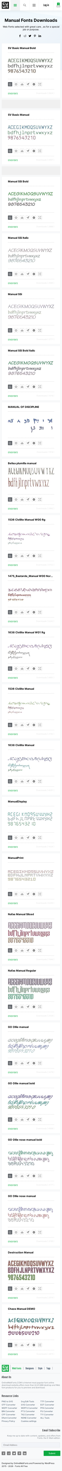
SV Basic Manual (18, 114)
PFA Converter (47, 1408)
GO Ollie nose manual (22, 1196)
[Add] (10, 84)
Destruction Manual (20, 1252)
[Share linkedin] (41, 36)
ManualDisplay (17, 801)
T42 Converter (27, 1414)
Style (40, 1368)
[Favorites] (16, 84)
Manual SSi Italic (18, 237)
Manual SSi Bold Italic (21, 350)
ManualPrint (15, 857)
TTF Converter (47, 1401)
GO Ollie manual (18, 1027)
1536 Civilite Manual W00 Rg (26, 519)
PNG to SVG (7, 1401)
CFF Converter (8, 1414)
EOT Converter (47, 1404)
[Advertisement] (32, 104)
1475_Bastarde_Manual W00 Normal (31, 576)
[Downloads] (22, 84)
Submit (52, 1453)
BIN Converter (8, 1411)
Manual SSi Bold (18, 181)
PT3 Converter (28, 1411)
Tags (48, 1368)
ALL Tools (44, 1418)
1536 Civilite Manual (21, 688)
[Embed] (34, 84)
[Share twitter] (31, 36)
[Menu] (34, 5)
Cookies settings (28, 1421)
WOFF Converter (9, 1408)
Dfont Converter (9, 1418)
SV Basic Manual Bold (22, 48)
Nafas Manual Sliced (21, 914)
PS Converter (46, 1411)
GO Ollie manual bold (21, 1083)
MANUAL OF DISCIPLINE (23, 407)
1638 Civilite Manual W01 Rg (26, 632)
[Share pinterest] (36, 36)
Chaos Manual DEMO (21, 1308)
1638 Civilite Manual (21, 745)
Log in (46, 5)
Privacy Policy (8, 1421)
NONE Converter (28, 1418)
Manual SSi (15, 294)
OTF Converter (8, 1404)
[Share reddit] (26, 36)
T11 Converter (46, 1414)
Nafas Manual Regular (22, 970)
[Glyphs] (28, 84)
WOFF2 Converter (29, 1408)
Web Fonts (16, 1368)
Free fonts (6, 5)
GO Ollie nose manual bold (25, 1139)
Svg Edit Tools (27, 1401)
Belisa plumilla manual (22, 463)
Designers (29, 1368)
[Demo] (40, 84)
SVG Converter (28, 1404)
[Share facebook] (21, 36)
